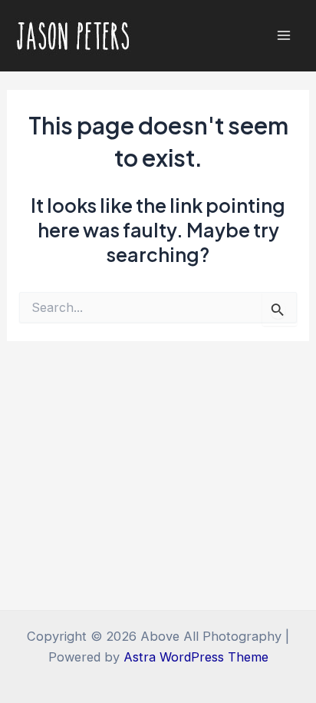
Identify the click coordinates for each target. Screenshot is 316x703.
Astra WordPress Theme (195, 657)
